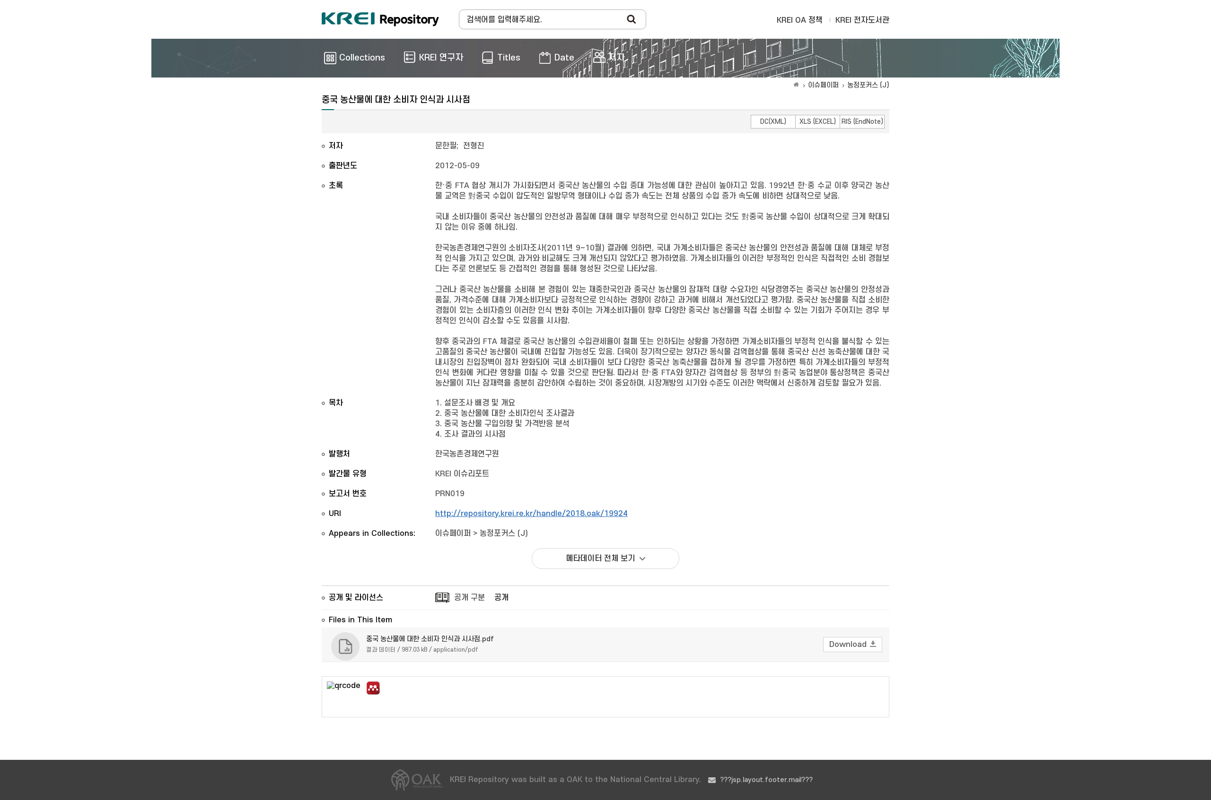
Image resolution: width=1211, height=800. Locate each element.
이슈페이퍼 (823, 85)
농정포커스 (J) (868, 85)
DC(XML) (773, 121)
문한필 (445, 146)
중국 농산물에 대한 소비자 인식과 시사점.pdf (430, 639)
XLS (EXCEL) (817, 121)
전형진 (473, 146)
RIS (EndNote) (862, 121)
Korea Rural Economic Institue (380, 19)
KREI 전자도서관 (862, 20)
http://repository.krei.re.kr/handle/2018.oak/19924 (531, 513)
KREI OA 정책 (800, 20)
